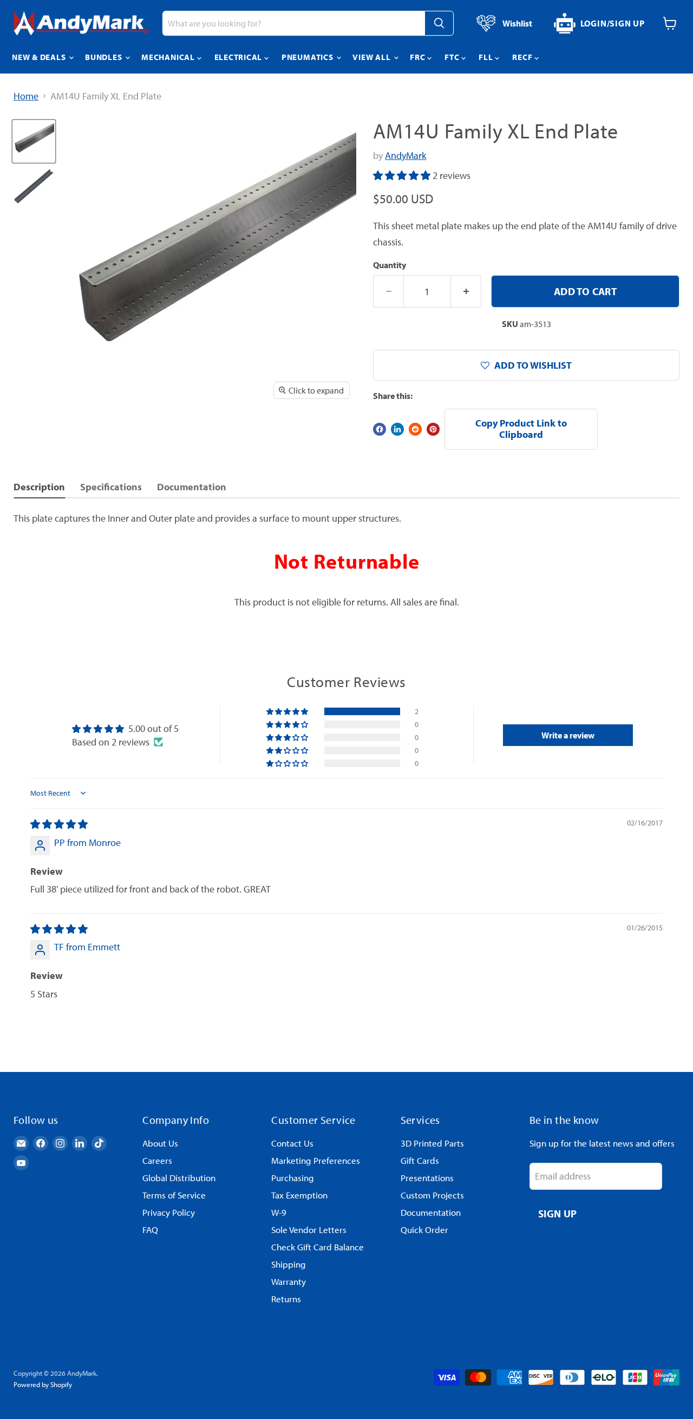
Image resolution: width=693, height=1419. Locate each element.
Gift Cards (420, 1160)
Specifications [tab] (111, 487)
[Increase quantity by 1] (466, 291)
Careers (157, 1160)
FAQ (150, 1229)
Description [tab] (39, 487)
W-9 (278, 1212)
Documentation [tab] (191, 487)
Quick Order (424, 1229)
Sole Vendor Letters (308, 1229)
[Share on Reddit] (415, 429)
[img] (59, 824)
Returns (286, 1298)
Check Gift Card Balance (317, 1247)
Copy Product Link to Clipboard (521, 429)
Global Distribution (178, 1177)
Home (26, 96)
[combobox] (293, 23)
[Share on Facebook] (379, 429)
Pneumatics (308, 57)
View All (372, 57)
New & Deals (40, 57)
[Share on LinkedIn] (397, 429)
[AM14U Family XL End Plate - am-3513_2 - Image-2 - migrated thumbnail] (33, 186)
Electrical (239, 57)
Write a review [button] (567, 735)
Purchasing (292, 1177)
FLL (487, 57)
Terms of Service (174, 1195)
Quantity (389, 265)
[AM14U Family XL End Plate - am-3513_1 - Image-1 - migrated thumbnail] (33, 141)
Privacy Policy (168, 1212)
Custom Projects (432, 1195)
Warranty (288, 1281)
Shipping (288, 1264)
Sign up (557, 1213)
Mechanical (169, 57)
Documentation (431, 1212)
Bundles (104, 57)
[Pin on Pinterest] (433, 429)
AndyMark (405, 155)
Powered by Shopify (43, 1384)
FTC (452, 57)
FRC (418, 57)
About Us (160, 1143)
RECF (523, 57)
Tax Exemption (299, 1195)
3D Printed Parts (432, 1143)
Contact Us (292, 1143)
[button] (403, 175)
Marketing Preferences (315, 1160)
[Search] (439, 23)
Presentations (427, 1177)
